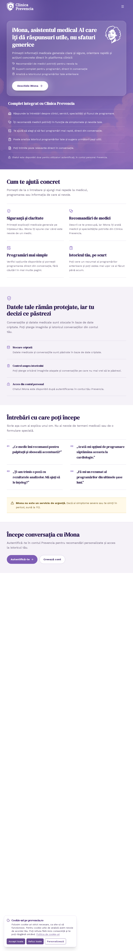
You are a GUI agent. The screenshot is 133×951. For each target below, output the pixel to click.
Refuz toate (35, 941)
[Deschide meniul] (122, 6)
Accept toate (16, 941)
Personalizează (55, 941)
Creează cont (52, 559)
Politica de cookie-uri (48, 934)
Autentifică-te (20, 559)
